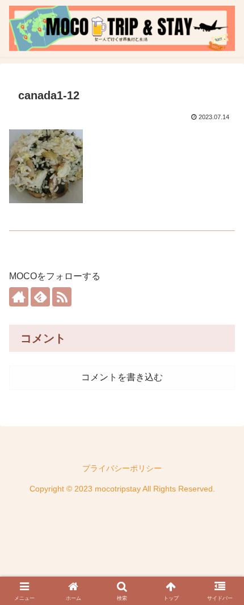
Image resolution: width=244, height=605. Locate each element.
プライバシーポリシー (122, 468)
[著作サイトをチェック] (18, 296)
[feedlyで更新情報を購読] (40, 296)
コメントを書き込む (122, 377)
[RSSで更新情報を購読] (61, 296)
